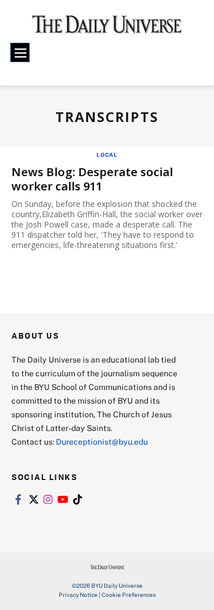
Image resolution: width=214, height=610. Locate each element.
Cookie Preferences (129, 594)
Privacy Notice (78, 594)
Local (107, 154)
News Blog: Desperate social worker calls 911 (92, 179)
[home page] (107, 28)
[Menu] (20, 52)
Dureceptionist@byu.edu (102, 441)
